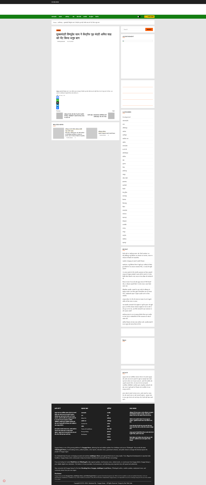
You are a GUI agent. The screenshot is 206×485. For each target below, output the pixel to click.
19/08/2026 (69, 137)
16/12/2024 (70, 41)
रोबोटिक (124, 239)
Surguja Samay (101, 483)
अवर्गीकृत (125, 135)
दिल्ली (124, 189)
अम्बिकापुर (67, 129)
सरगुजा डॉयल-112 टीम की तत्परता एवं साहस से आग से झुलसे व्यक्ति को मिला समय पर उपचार (137, 300)
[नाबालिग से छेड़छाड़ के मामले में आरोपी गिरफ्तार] (91, 133)
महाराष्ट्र (125, 217)
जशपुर (124, 174)
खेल (73, 16)
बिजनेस (97, 16)
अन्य (124, 124)
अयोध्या (124, 131)
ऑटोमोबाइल (125, 153)
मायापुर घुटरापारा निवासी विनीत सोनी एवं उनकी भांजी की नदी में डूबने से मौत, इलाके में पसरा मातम (141, 432)
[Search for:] (134, 29)
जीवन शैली (79, 16)
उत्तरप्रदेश (125, 146)
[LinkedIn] (85, 105)
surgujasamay (61, 41)
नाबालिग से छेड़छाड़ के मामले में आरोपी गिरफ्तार (106, 133)
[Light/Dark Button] (139, 16)
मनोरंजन (124, 214)
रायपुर (66, 131)
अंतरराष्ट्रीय (54, 16)
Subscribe (150, 16)
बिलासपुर (125, 203)
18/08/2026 (102, 135)
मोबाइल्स (124, 221)
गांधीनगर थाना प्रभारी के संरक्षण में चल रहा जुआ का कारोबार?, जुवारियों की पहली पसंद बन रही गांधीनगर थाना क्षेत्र (141, 420)
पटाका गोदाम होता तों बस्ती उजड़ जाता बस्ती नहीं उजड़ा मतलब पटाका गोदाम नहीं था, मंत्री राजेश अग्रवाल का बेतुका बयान (141, 427)
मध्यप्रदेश (125, 210)
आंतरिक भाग (125, 139)
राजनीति (80, 129)
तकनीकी (85, 16)
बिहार (124, 207)
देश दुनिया (91, 16)
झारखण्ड (125, 182)
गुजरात (124, 164)
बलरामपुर (125, 196)
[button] (142, 16)
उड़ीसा (124, 142)
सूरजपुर (72, 131)
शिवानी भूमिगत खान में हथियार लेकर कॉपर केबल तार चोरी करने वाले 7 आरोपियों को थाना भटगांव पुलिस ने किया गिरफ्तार (141, 439)
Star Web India (128, 483)
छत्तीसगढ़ (67, 16)
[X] (85, 103)
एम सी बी (70, 129)
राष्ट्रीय (60, 16)
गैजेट (124, 167)
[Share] (85, 108)
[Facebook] (85, 97)
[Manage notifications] (4, 481)
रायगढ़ (124, 228)
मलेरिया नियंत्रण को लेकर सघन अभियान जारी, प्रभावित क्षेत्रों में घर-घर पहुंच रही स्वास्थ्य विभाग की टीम (138, 323)
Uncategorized (126, 117)
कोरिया (74, 129)
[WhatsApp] (85, 100)
